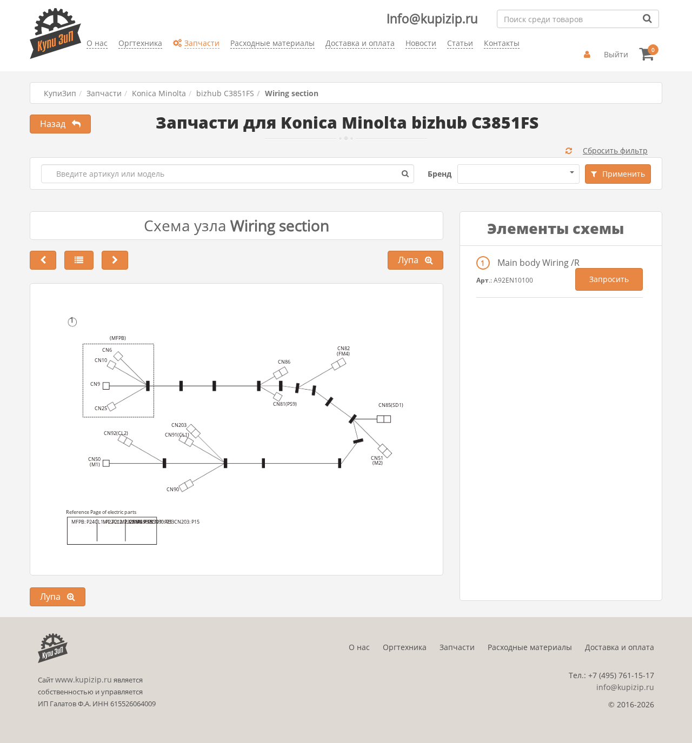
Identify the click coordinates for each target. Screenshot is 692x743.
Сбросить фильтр (615, 150)
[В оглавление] (79, 260)
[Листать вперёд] (115, 260)
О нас (359, 647)
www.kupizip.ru (83, 679)
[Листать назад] (43, 260)
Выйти (616, 54)
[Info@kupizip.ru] (86, 59)
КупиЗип (60, 93)
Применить (623, 174)
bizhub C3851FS (225, 93)
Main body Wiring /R (538, 263)
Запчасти (104, 93)
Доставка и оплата (619, 647)
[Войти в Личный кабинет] (588, 54)
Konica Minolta (159, 93)
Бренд (439, 174)
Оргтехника (405, 647)
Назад (56, 124)
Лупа (411, 260)
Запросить (609, 279)
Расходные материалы (530, 647)
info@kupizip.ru (625, 687)
